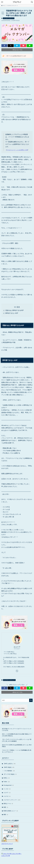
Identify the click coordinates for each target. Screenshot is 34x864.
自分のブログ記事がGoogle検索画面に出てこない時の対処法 (17, 745)
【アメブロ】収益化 (10, 774)
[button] (4, 45)
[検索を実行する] (31, 700)
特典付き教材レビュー (10, 811)
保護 (5, 807)
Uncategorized (8, 785)
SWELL (6, 778)
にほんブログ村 (5, 855)
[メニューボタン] (2, 2)
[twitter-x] (17, 671)
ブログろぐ (17, 2)
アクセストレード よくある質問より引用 (16, 150)
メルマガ (6, 796)
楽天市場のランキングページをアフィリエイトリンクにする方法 (16, 729)
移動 (5, 814)
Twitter (6, 781)
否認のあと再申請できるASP (14, 310)
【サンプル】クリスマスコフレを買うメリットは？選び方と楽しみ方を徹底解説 (16, 740)
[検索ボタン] (32, 2)
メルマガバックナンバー (8, 18)
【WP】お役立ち (9, 763)
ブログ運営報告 (9, 770)
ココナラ (6, 792)
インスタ (6, 789)
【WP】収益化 (8, 767)
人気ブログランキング (7, 843)
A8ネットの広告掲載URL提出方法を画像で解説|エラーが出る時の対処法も (17, 734)
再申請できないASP (11, 313)
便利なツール (8, 803)
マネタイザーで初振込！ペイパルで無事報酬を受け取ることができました (16, 751)
